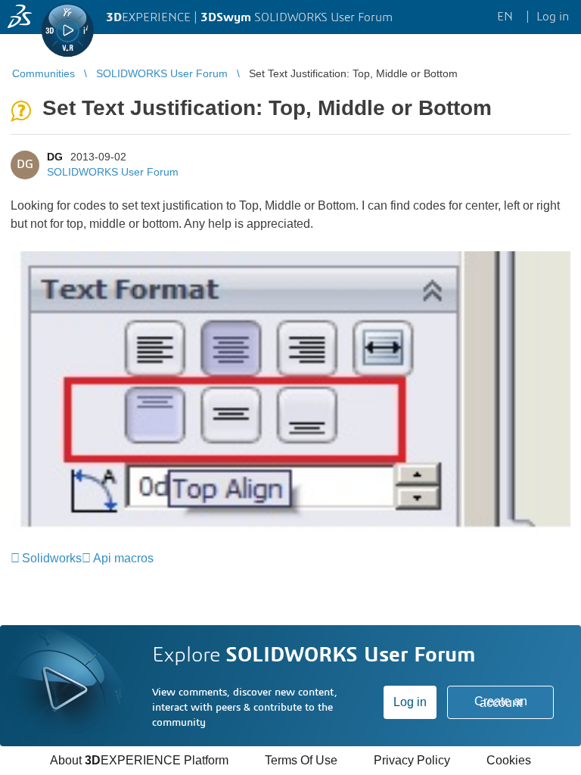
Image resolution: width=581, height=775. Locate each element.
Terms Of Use (301, 760)
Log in (410, 702)
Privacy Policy (412, 760)
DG (55, 157)
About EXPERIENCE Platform (139, 760)
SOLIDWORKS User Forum (113, 172)
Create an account (500, 702)
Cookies (508, 760)
